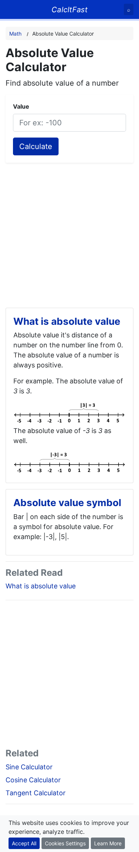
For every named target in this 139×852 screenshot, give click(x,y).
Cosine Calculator (33, 780)
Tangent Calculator (36, 793)
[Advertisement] (69, 232)
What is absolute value (41, 586)
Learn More (108, 843)
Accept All (24, 843)
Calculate (35, 146)
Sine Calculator (29, 767)
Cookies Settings (65, 843)
